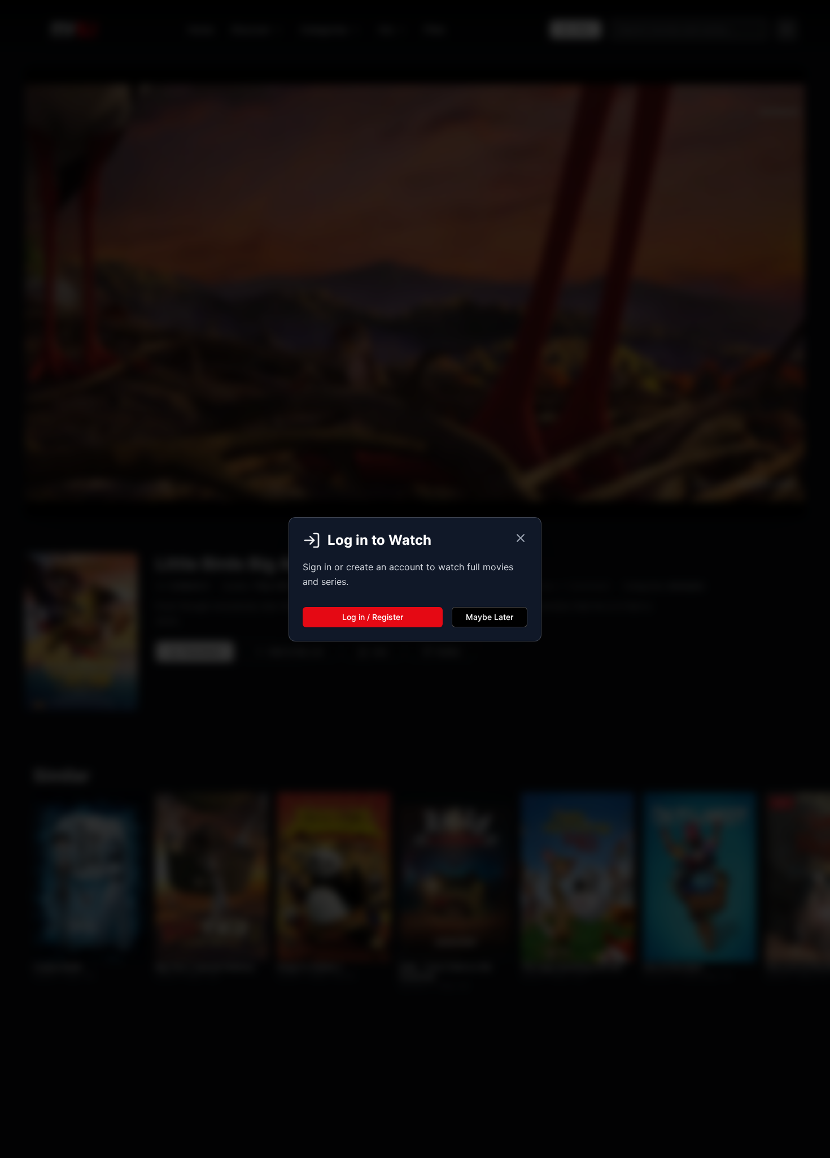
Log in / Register (372, 617)
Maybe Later (489, 617)
